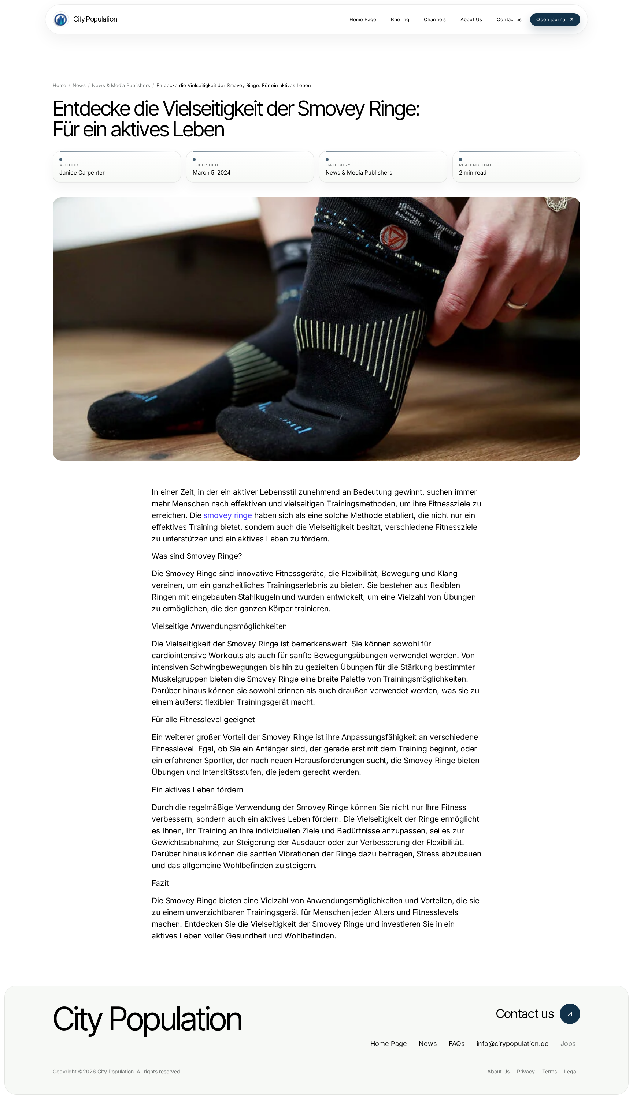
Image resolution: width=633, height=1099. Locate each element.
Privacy (526, 1071)
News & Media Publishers (121, 85)
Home (59, 85)
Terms (549, 1071)
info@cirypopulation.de (513, 1043)
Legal (570, 1071)
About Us (498, 1071)
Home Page (388, 1043)
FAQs (457, 1043)
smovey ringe (227, 515)
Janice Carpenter (82, 172)
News (79, 85)
